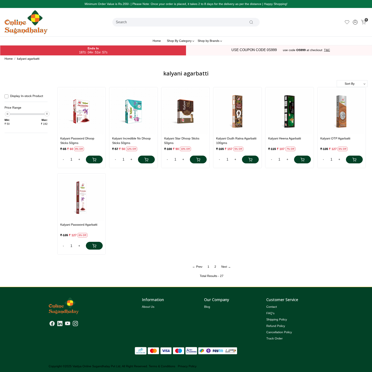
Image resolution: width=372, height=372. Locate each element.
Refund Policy (275, 326)
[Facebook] (52, 324)
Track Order (274, 338)
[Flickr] (80, 324)
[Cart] (94, 159)
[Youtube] (67, 324)
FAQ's (270, 313)
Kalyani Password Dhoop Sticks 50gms (77, 141)
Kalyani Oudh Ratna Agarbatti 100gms (236, 141)
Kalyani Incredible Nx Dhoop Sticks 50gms (131, 141)
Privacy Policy (187, 366)
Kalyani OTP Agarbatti (335, 138)
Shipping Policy (276, 319)
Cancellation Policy (279, 332)
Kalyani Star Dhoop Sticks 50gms (181, 141)
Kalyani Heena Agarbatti (284, 138)
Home (157, 40)
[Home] (26, 22)
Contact (271, 306)
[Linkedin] (59, 324)
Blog (207, 306)
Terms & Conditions (162, 366)
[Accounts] (355, 22)
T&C (327, 50)
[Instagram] (75, 324)
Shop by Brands (208, 40)
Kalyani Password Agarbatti (78, 224)
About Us (148, 306)
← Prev (197, 266)
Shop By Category (179, 40)
